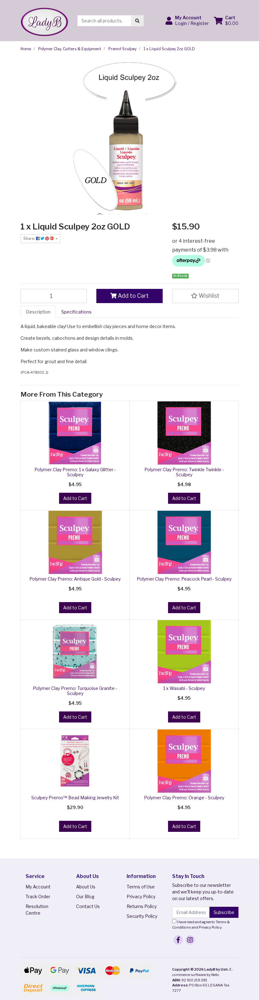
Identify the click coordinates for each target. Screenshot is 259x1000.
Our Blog (85, 896)
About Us (85, 886)
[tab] (38, 312)
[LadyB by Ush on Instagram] (190, 940)
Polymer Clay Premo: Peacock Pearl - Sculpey (184, 579)
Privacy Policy (141, 896)
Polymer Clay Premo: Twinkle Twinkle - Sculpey (184, 472)
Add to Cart (133, 295)
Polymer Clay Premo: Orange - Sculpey (184, 797)
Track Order (38, 896)
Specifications (76, 311)
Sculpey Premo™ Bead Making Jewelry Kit (75, 797)
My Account (38, 886)
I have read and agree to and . (201, 925)
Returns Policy (142, 906)
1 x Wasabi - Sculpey (184, 688)
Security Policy (142, 916)
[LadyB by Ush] (44, 20)
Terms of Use (141, 886)
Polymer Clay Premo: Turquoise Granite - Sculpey (75, 691)
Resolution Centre (37, 910)
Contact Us (88, 906)
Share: (29, 238)
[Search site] (137, 20)
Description (38, 311)
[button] (187, 20)
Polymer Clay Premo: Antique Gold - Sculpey (75, 579)
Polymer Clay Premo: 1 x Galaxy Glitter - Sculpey (75, 472)
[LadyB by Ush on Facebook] (178, 940)
